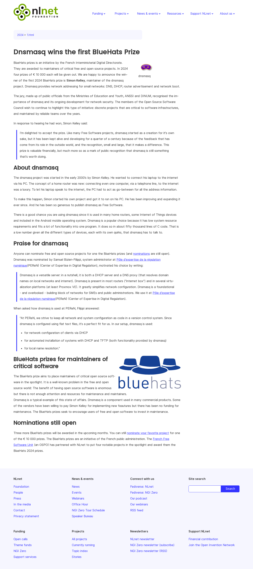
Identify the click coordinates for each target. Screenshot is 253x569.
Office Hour (80, 504)
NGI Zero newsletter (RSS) (148, 551)
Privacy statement (26, 516)
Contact (19, 510)
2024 (20, 34)
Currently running (83, 545)
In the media (22, 504)
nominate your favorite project (148, 433)
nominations (141, 253)
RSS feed (136, 510)
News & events (147, 13)
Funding (97, 13)
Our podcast (138, 498)
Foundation (21, 486)
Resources (174, 13)
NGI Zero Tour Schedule (88, 510)
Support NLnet (200, 13)
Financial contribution (203, 539)
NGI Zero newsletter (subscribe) (152, 545)
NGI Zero (20, 551)
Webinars (78, 498)
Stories (76, 557)
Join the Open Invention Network (212, 545)
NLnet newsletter (142, 539)
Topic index (80, 551)
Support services (25, 557)
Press (17, 498)
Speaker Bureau (82, 516)
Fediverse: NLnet (142, 486)
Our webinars (139, 504)
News (76, 486)
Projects (120, 13)
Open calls (21, 539)
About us (226, 13)
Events (76, 492)
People (18, 492)
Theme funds (23, 545)
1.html (30, 34)
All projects (79, 539)
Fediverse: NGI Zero (144, 492)
